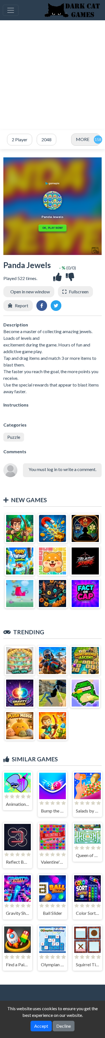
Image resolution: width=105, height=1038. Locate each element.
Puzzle (13, 437)
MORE (82, 139)
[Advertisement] (52, 75)
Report (21, 305)
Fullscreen (78, 291)
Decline (63, 1026)
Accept (41, 1026)
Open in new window (30, 291)
